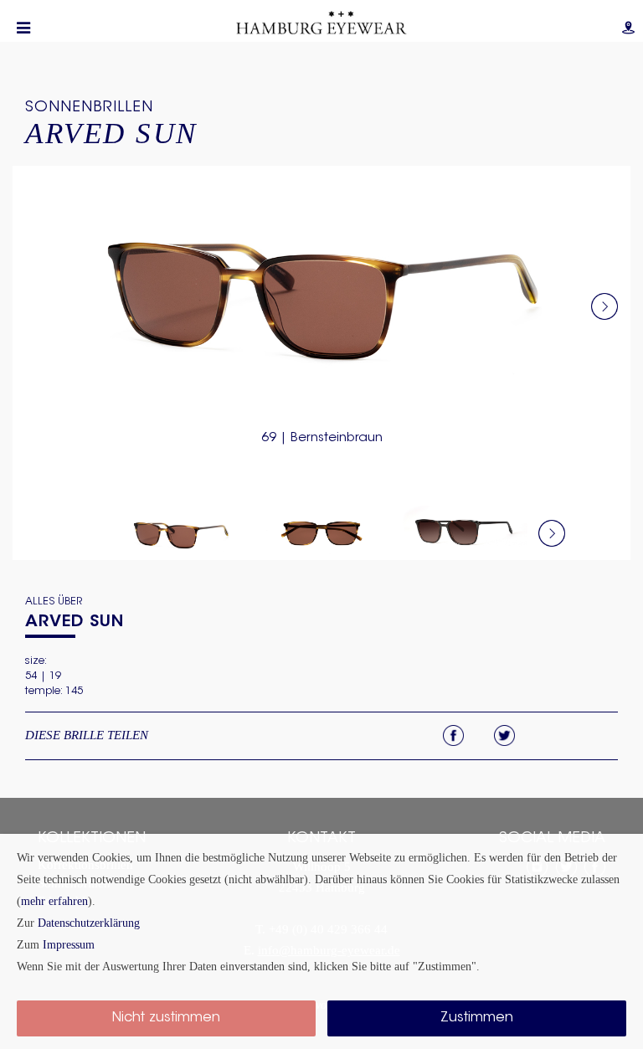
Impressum (69, 944)
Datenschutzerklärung (89, 922)
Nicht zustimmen (166, 1018)
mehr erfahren (54, 901)
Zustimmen (476, 1018)
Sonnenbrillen (89, 108)
